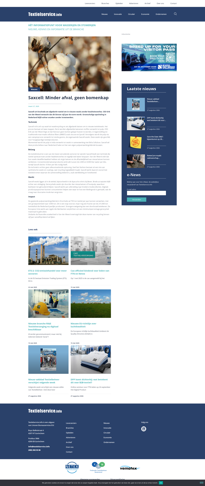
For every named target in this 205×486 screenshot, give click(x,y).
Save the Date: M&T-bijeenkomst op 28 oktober (155, 138)
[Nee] (201, 483)
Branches (105, 3)
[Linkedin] (143, 428)
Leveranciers (90, 3)
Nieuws (105, 14)
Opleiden (119, 3)
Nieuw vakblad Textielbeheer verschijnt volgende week (43, 381)
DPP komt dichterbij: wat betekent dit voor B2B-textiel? (89, 381)
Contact (173, 3)
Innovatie (118, 14)
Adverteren (133, 3)
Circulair (131, 14)
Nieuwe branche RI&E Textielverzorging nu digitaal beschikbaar (43, 326)
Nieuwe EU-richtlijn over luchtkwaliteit (83, 325)
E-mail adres (131, 189)
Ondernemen (161, 14)
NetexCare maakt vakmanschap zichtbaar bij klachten (155, 156)
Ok (161, 483)
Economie (145, 14)
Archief (147, 3)
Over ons (160, 3)
